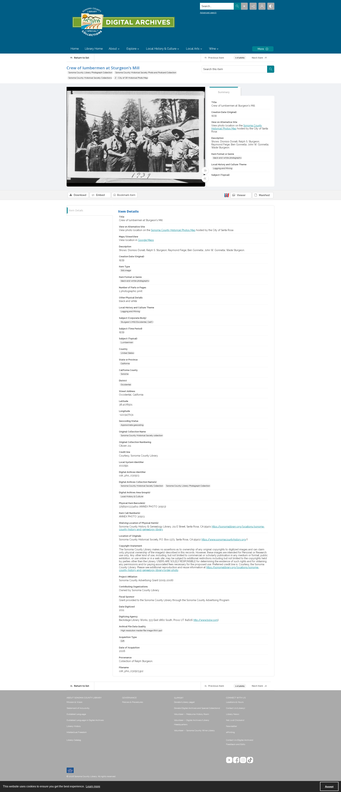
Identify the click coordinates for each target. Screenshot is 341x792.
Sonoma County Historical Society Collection (142, 486)
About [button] (113, 48)
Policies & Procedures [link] (132, 702)
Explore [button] (131, 48)
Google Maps (146, 240)
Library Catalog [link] (74, 740)
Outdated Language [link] (76, 714)
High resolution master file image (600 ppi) (141, 630)
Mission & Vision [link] (74, 702)
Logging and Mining (222, 168)
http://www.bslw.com (205, 620)
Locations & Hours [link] (234, 702)
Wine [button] (212, 48)
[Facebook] (236, 760)
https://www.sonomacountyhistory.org (223, 539)
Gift (122, 641)
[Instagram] (243, 760)
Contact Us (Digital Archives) (239, 740)
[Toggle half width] (205, 178)
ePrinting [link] (230, 732)
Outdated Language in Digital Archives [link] (85, 720)
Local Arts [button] (192, 48)
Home (75, 48)
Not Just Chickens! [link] (235, 720)
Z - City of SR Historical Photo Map (131, 78)
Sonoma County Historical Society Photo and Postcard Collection (145, 72)
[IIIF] (226, 195)
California (125, 363)
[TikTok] (250, 760)
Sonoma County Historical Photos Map (173, 230)
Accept (329, 786)
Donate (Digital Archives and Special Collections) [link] (197, 708)
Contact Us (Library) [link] (235, 708)
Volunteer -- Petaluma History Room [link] (191, 714)
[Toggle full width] (205, 170)
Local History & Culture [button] (161, 48)
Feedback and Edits (235, 744)
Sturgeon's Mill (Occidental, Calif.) (137, 322)
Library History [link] (74, 726)
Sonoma (124, 374)
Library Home (94, 48)
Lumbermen (127, 342)
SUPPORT (178, 698)
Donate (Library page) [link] (184, 702)
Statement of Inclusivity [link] (78, 708)
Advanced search (208, 12)
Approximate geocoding (132, 425)
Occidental (126, 384)
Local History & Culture (132, 496)
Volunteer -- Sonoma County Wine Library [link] (194, 730)
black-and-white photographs (227, 158)
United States (127, 353)
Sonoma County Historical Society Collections (90, 78)
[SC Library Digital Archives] (123, 22)
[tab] (224, 91)
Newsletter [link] (231, 726)
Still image (126, 270)
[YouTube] (229, 760)
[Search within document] (270, 69)
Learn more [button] (93, 786)
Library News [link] (232, 714)
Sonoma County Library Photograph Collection (90, 72)
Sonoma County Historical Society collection (142, 435)
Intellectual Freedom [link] (77, 732)
